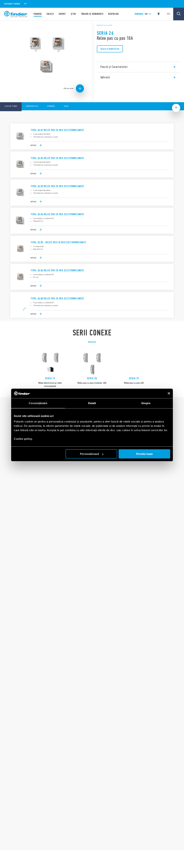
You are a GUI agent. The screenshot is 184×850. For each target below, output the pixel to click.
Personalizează (89, 453)
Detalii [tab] (92, 403)
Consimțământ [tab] (38, 403)
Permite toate (144, 453)
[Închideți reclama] (169, 393)
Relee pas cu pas (104, 25)
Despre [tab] (146, 403)
